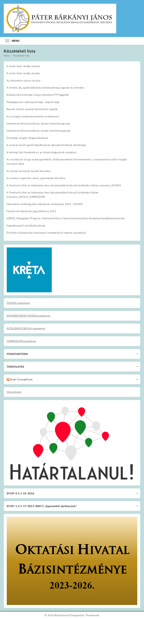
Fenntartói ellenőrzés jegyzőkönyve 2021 (31, 211)
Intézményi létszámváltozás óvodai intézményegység (38, 130)
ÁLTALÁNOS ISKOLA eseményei (26, 328)
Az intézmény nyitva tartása (23, 80)
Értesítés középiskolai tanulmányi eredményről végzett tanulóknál (46, 232)
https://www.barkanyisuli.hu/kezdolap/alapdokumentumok (89, 218)
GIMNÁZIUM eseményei (21, 341)
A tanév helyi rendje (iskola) (23, 66)
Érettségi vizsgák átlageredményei (27, 137)
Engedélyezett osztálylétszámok (26, 225)
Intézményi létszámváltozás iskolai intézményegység (38, 123)
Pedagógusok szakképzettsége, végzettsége (33, 102)
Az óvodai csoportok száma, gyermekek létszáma (36, 178)
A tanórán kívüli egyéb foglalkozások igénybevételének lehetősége (46, 145)
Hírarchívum (14, 391)
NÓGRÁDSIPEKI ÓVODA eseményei (28, 315)
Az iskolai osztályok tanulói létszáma (29, 171)
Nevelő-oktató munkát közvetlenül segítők (32, 109)
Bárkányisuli (62, 615)
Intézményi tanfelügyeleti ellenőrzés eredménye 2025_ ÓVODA (45, 204)
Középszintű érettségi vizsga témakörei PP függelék (38, 94)
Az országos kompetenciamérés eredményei (33, 116)
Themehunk (92, 615)
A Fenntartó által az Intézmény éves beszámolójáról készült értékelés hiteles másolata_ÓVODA (64, 185)
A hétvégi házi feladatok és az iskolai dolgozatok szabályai (41, 152)
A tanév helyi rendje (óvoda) (23, 73)
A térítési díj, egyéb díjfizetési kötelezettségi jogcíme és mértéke (45, 87)
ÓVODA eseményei (18, 302)
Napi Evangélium (21, 379)
